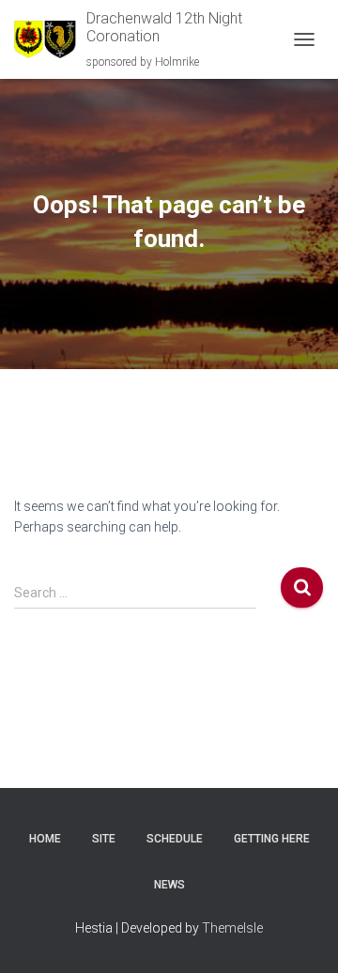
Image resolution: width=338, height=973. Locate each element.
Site (103, 838)
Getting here (272, 838)
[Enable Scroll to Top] (301, 935)
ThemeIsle (232, 927)
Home (45, 838)
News (169, 884)
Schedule (174, 838)
